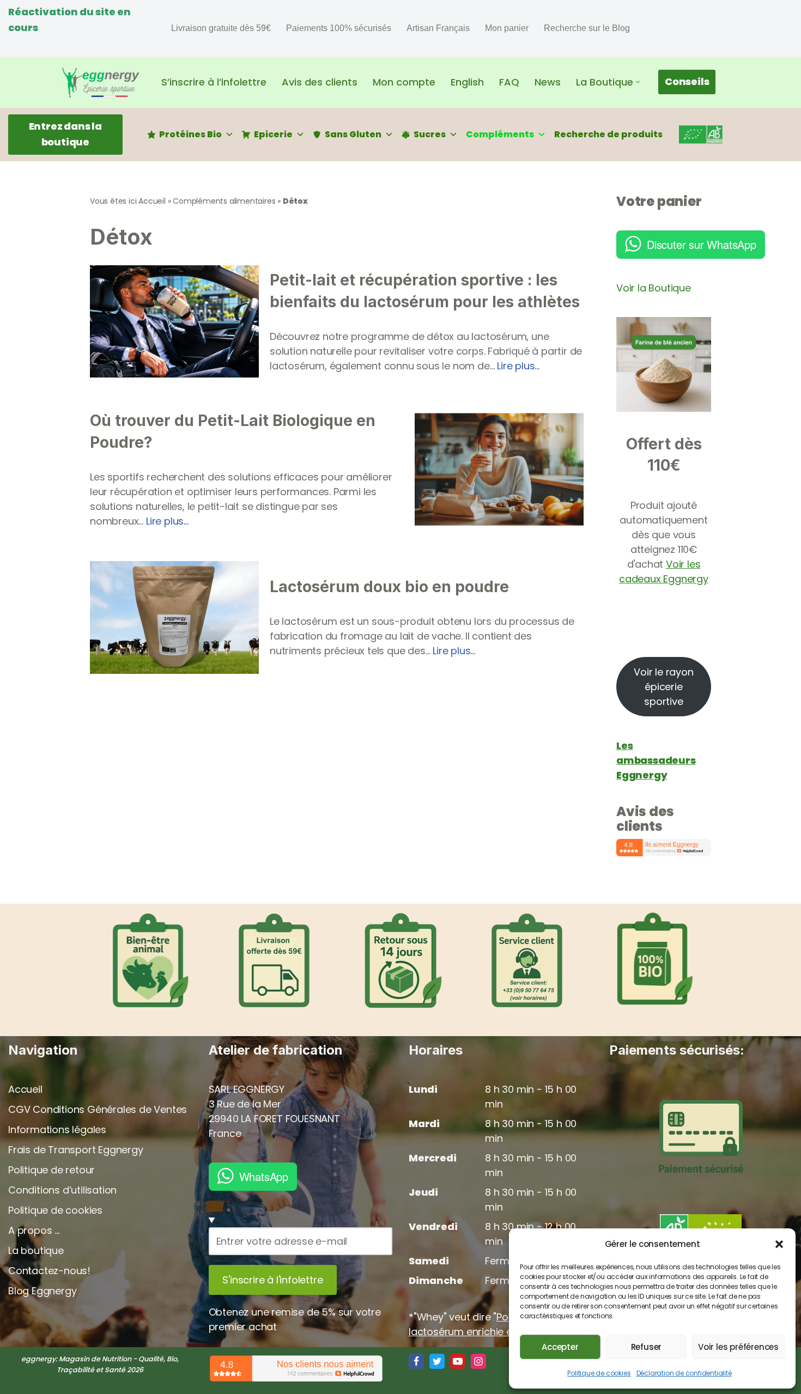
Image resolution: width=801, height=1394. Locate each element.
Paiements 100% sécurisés (338, 28)
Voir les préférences (738, 1347)
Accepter (560, 1347)
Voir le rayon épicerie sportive (663, 686)
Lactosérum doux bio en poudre (389, 586)
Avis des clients (319, 82)
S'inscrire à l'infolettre (272, 1280)
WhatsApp (263, 1176)
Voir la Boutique (653, 288)
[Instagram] (478, 1361)
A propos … (33, 1230)
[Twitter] (437, 1361)
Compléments (500, 134)
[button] (779, 1244)
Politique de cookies (598, 1373)
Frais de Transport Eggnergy (75, 1149)
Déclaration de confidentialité (684, 1373)
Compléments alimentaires (224, 201)
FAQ (509, 82)
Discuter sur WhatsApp (701, 244)
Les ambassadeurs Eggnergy (656, 760)
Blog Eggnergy (42, 1291)
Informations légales (57, 1129)
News (548, 82)
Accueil (152, 201)
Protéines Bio (190, 134)
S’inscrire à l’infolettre (213, 82)
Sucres (430, 134)
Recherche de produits (608, 134)
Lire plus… (518, 366)
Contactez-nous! (49, 1270)
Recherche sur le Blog (587, 28)
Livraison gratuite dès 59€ (221, 28)
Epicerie (273, 134)
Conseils (687, 81)
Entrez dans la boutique (65, 134)
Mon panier (507, 28)
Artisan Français (438, 28)
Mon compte (404, 82)
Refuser (646, 1347)
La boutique (36, 1250)
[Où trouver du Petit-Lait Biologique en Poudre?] (499, 469)
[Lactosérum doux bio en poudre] (174, 617)
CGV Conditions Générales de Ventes (97, 1109)
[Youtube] (457, 1361)
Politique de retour (51, 1170)
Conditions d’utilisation (62, 1190)
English (467, 82)
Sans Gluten (353, 134)
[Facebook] (416, 1361)
